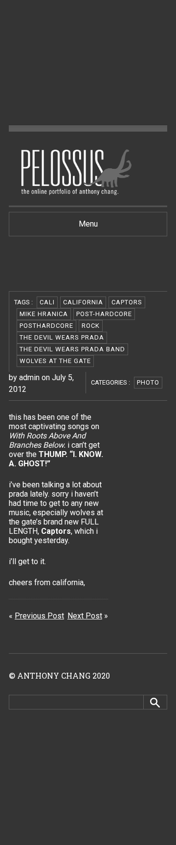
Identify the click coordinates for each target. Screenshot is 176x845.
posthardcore (46, 325)
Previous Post (39, 615)
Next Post (84, 615)
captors (126, 302)
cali (47, 302)
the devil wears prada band (72, 349)
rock (91, 325)
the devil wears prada (62, 337)
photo (148, 382)
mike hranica (44, 314)
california (83, 302)
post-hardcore (104, 314)
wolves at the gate (55, 361)
